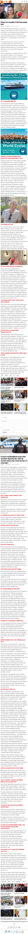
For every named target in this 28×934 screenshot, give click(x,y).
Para (10, 375)
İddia (9, 881)
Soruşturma (18, 881)
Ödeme (6, 375)
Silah (13, 881)
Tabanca (23, 881)
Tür (14, 375)
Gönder (4, 432)
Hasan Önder (3, 881)
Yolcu (18, 375)
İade (2, 375)
